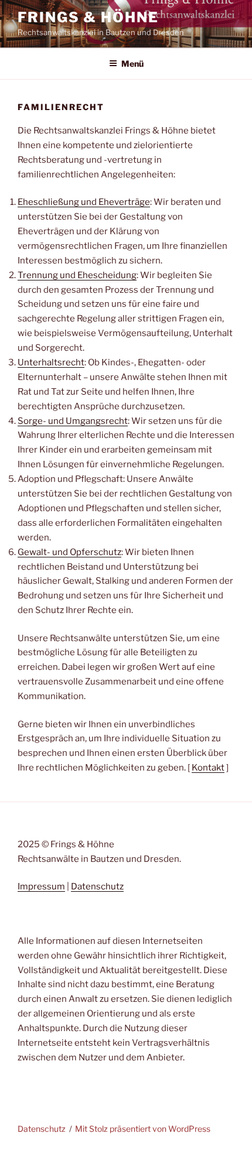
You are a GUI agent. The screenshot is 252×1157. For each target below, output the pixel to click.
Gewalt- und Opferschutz (69, 552)
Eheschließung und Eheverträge (84, 202)
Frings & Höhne (88, 17)
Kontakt (208, 767)
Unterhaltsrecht (51, 362)
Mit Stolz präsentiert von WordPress (142, 1129)
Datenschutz (97, 886)
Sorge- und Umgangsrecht (73, 421)
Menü (132, 64)
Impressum (41, 886)
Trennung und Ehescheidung (77, 275)
